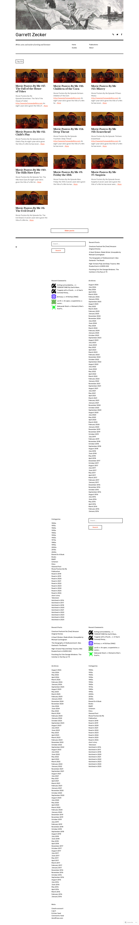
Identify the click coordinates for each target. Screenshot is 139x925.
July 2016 (92, 497)
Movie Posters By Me (59, 569)
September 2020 (95, 410)
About (91, 48)
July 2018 (92, 451)
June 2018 (93, 453)
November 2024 (95, 318)
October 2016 (94, 490)
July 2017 (92, 468)
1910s (54, 525)
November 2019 (94, 432)
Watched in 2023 (58, 615)
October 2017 (94, 463)
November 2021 (94, 384)
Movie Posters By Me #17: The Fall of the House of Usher (31, 89)
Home (74, 45)
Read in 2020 (56, 579)
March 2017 (93, 477)
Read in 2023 (56, 586)
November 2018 (94, 441)
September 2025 (95, 302)
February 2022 (94, 379)
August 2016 (93, 494)
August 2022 (93, 364)
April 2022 (92, 374)
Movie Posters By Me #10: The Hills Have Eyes (31, 171)
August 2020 (93, 412)
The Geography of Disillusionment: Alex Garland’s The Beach (103, 259)
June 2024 (93, 323)
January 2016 (94, 511)
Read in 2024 (56, 588)
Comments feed (58, 916)
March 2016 (93, 506)
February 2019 (94, 439)
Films (53, 564)
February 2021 (94, 400)
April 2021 (92, 396)
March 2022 (93, 376)
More (46, 106)
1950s (54, 535)
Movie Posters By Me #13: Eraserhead (103, 130)
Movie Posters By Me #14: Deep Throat (68, 130)
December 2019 (94, 429)
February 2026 (94, 297)
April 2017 (92, 475)
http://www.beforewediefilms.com (29, 103)
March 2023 (93, 352)
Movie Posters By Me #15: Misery (103, 87)
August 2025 (93, 304)
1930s (54, 530)
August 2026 (93, 285)
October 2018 (94, 444)
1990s (54, 545)
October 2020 (94, 408)
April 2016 (92, 504)
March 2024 (93, 328)
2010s (54, 550)
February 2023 (94, 355)
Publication (56, 571)
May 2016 (92, 502)
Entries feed (56, 913)
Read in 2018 (56, 574)
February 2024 (94, 330)
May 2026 (92, 289)
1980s (54, 542)
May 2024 (92, 326)
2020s (54, 552)
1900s (54, 523)
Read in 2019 (56, 576)
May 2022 (92, 371)
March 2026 (93, 294)
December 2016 (94, 485)
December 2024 (95, 316)
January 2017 (94, 482)
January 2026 (94, 299)
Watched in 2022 (58, 612)
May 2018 (92, 456)
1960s (54, 538)
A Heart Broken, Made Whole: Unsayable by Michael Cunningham (105, 253)
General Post (56, 567)
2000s (54, 547)
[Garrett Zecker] (69, 15)
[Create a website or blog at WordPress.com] (16, 247)
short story (56, 595)
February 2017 (94, 480)
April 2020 (92, 420)
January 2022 (94, 381)
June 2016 (92, 499)
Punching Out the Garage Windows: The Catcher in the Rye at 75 (104, 271)
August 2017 (93, 465)
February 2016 (94, 509)
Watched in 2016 (58, 600)
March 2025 (93, 309)
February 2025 (94, 311)
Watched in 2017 (58, 603)
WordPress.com (57, 918)
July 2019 (92, 437)
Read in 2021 (56, 581)
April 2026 (92, 292)
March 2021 (93, 398)
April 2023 (92, 350)
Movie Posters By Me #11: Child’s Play (30, 133)
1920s (54, 528)
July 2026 (92, 287)
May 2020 (92, 417)
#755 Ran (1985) (72, 297)
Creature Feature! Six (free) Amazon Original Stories (102, 247)
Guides (74, 48)
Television (55, 598)
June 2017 (92, 470)
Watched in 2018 (58, 605)
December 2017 (94, 461)
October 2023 (94, 335)
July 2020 (92, 415)
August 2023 (93, 340)
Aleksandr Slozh (63, 306)
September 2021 (95, 386)
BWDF (54, 559)
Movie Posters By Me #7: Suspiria (103, 173)
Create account (57, 908)
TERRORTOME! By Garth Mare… (68, 287)
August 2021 (93, 388)
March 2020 (93, 422)
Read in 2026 (56, 593)
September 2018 (95, 446)
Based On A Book (58, 554)
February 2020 (94, 424)
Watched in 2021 (58, 610)
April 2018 (92, 458)
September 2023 (95, 338)
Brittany (60, 297)
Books (54, 557)
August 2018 (93, 449)
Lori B (59, 301)
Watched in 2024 (58, 617)
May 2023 (92, 347)
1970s (54, 540)
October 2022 (94, 359)
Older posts (69, 231)
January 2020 (94, 427)
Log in (54, 911)
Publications (93, 45)
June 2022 (93, 369)
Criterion (55, 562)
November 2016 (94, 487)
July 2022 (92, 367)
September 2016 (95, 492)
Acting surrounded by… (65, 285)
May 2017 (92, 473)
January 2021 (94, 403)
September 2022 (95, 362)
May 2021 (92, 393)
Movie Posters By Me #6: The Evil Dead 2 (30, 209)
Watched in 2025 (58, 620)
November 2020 (95, 405)
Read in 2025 (56, 591)
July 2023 (92, 342)
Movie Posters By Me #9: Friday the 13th (68, 173)
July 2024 (92, 321)
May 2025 (92, 306)
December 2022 (95, 357)
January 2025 (94, 314)
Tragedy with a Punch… (65, 290)
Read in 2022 (56, 583)
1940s (54, 533)
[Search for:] (69, 244)
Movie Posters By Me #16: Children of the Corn (68, 87)
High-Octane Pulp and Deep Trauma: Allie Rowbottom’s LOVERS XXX (104, 265)
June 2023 (93, 345)
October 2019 (94, 434)
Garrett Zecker (31, 34)
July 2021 (92, 391)
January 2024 (94, 333)
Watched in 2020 (58, 607)
